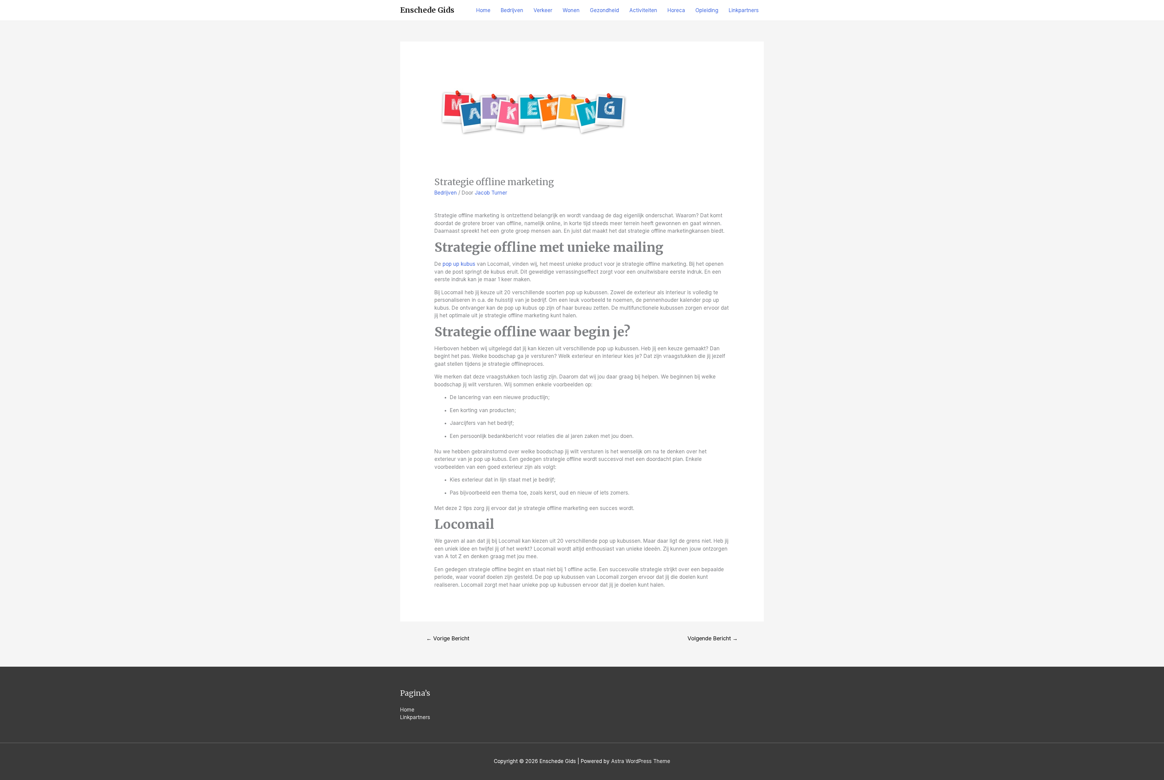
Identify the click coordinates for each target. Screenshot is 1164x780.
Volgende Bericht (712, 638)
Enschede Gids (427, 10)
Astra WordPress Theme (640, 761)
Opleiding (706, 10)
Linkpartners (744, 10)
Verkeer (543, 10)
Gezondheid (604, 10)
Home (483, 10)
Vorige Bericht (447, 638)
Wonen (571, 10)
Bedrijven (512, 10)
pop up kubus (459, 264)
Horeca (676, 10)
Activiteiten (643, 10)
